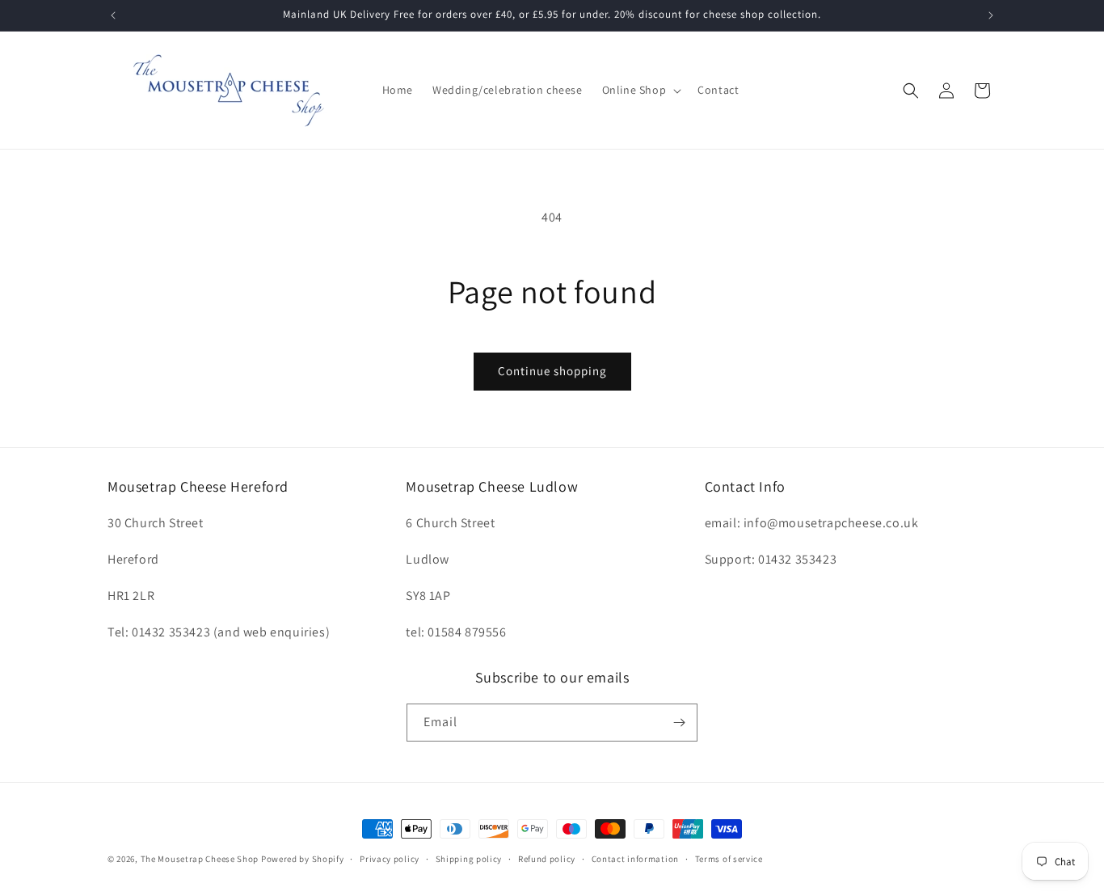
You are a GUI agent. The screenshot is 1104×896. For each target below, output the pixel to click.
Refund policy (546, 858)
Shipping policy (469, 858)
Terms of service (729, 858)
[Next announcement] (991, 15)
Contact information (635, 858)
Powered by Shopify (302, 858)
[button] (640, 90)
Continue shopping (552, 370)
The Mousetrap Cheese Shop (200, 858)
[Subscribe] (679, 723)
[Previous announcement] (113, 15)
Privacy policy (389, 858)
